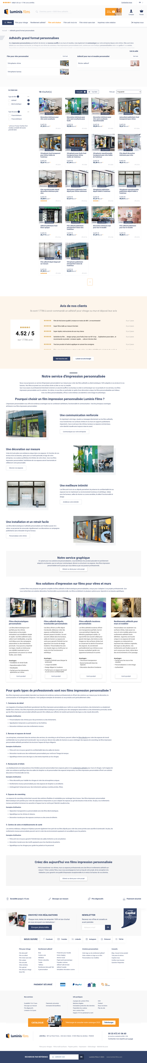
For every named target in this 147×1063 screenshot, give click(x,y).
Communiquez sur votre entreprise (74, 432)
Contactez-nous (126, 2)
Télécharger (109, 1022)
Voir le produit (21, 676)
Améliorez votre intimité (71, 502)
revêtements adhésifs (80, 768)
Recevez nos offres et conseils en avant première (94, 920)
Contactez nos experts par (120, 1039)
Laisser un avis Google (83, 359)
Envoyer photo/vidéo (40, 927)
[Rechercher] (37, 11)
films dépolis (83, 737)
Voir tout (65, 56)
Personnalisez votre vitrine (18, 536)
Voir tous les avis (61, 359)
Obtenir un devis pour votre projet (73, 569)
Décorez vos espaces (16, 468)
